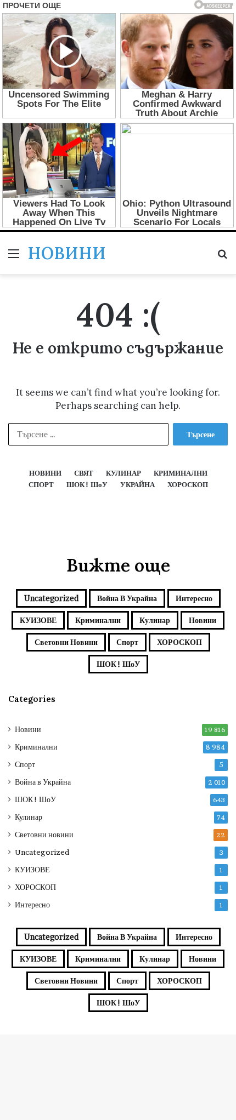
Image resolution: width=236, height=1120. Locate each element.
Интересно (194, 598)
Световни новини (66, 642)
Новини (202, 620)
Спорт (127, 642)
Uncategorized (51, 598)
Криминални (98, 620)
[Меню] (13, 257)
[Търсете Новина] (222, 257)
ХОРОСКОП (179, 642)
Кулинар (154, 620)
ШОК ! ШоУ (118, 663)
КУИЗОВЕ (38, 620)
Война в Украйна (127, 598)
